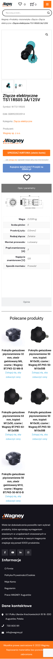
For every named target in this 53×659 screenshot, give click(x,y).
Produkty (14, 19)
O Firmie (9, 568)
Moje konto (10, 581)
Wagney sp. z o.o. (11, 133)
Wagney (4, 19)
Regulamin (10, 588)
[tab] (26, 188)
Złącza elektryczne (23, 121)
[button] (46, 34)
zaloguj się (13, 160)
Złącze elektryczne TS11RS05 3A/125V (30, 23)
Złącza (35, 19)
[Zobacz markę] (13, 141)
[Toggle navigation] (47, 4)
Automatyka (24, 19)
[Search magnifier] (48, 13)
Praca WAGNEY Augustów (18, 594)
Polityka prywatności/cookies (20, 575)
